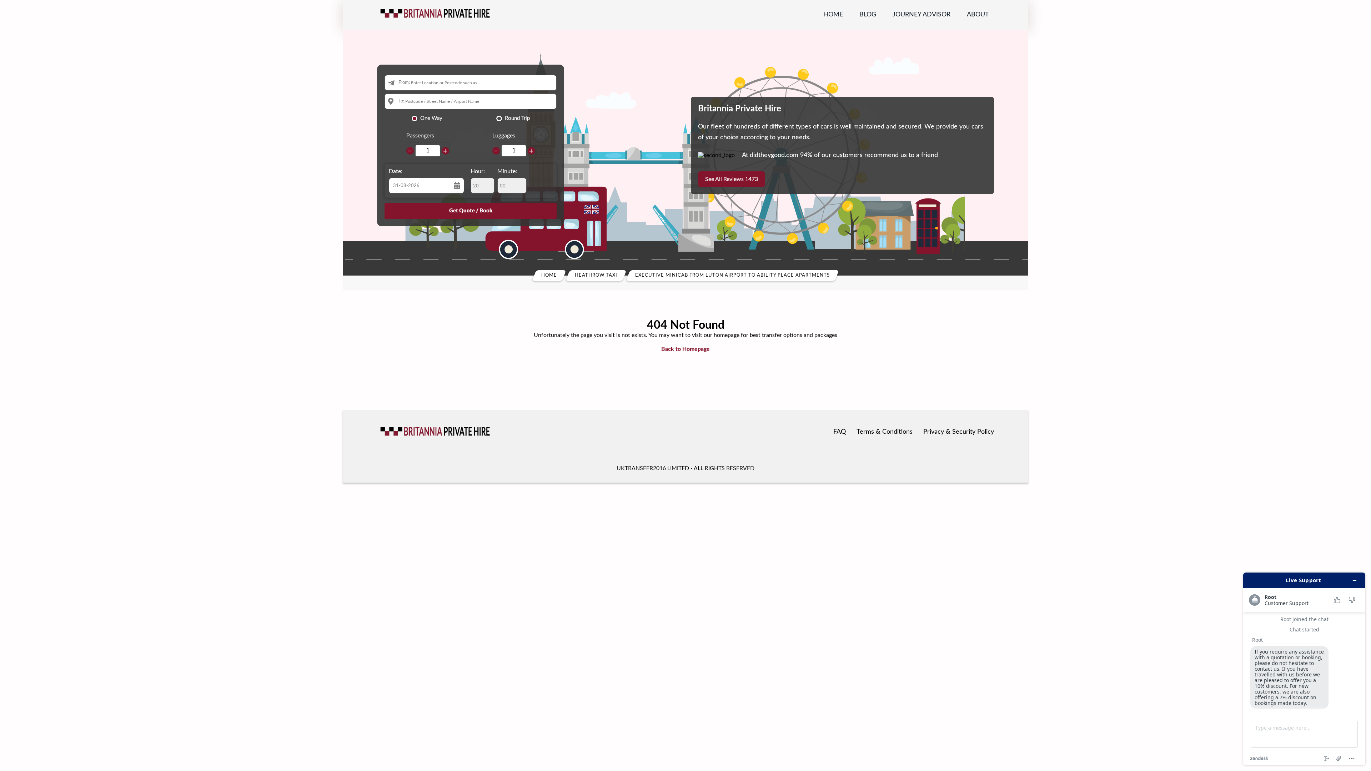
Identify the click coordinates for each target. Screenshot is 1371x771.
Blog (867, 14)
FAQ (839, 432)
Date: (395, 171)
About (978, 14)
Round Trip (517, 118)
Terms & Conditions (885, 432)
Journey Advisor (921, 14)
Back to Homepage (685, 349)
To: (401, 101)
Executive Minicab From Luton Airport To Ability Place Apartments (732, 275)
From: (404, 82)
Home (833, 14)
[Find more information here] (1304, 669)
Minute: (507, 171)
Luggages (503, 135)
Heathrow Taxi (596, 275)
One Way (431, 118)
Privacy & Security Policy (958, 432)
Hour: (478, 171)
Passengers (420, 135)
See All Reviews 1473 (731, 179)
